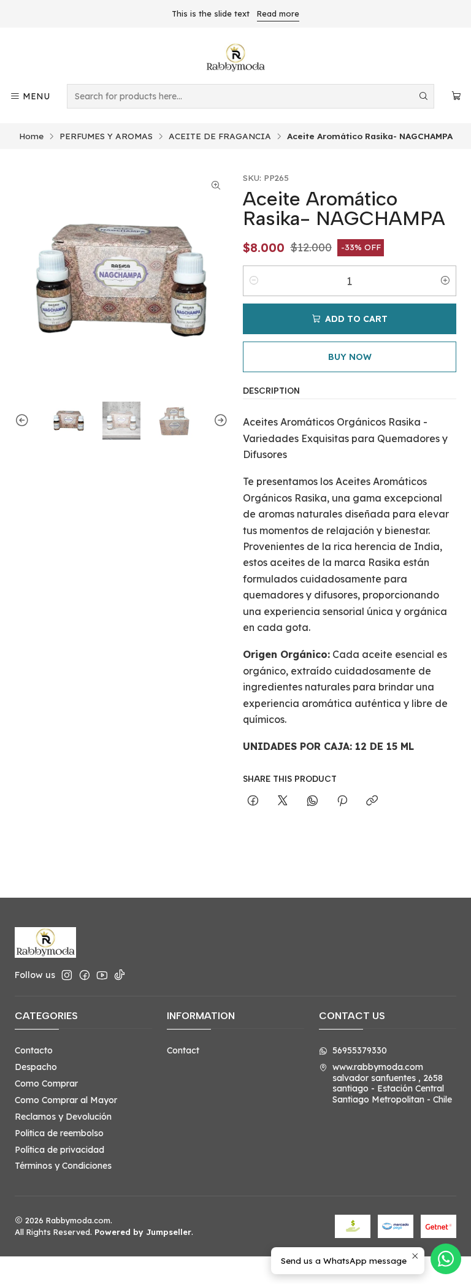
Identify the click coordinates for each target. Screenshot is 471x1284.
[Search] (423, 96)
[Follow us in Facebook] (84, 975)
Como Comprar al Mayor (66, 1100)
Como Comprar (46, 1083)
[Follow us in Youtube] (102, 975)
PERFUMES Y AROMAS (106, 136)
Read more (278, 13)
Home (31, 136)
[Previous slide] (24, 421)
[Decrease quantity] (253, 281)
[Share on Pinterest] (342, 801)
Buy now (350, 356)
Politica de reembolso (59, 1133)
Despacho (36, 1066)
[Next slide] (219, 421)
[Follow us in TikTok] (119, 975)
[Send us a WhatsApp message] (446, 1259)
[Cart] (456, 96)
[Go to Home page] (235, 57)
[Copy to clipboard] (372, 801)
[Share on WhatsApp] (312, 801)
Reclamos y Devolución (63, 1116)
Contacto (34, 1050)
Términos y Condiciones (63, 1165)
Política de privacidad (59, 1149)
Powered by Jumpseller (142, 1232)
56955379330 (359, 1050)
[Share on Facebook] (253, 801)
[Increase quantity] (445, 281)
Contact (183, 1050)
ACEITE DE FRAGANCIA (220, 136)
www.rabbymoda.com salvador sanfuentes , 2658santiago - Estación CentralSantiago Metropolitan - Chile (392, 1083)
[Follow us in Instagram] (67, 975)
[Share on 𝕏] (282, 801)
